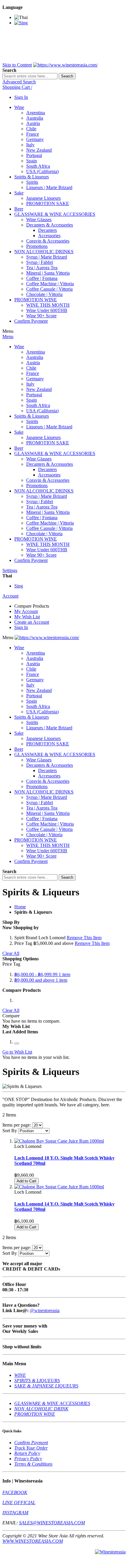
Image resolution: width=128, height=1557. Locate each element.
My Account (26, 611)
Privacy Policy (28, 1458)
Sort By (9, 1130)
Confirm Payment (31, 1442)
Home (20, 906)
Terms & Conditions (33, 1463)
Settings (9, 570)
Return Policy (27, 1453)
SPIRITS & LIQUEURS (37, 1380)
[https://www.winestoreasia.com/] (65, 64)
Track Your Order (31, 1447)
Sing (18, 585)
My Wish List (27, 616)
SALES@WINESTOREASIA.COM (52, 1522)
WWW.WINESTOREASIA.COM (32, 1541)
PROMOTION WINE (34, 1414)
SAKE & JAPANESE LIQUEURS (46, 1385)
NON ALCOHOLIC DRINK (41, 1408)
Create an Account (31, 622)
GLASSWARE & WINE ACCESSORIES (52, 1403)
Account (10, 595)
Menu (7, 336)
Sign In (21, 97)
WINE (20, 1375)
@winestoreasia (45, 1310)
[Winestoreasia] (110, 1551)
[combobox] (29, 76)
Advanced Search (19, 81)
